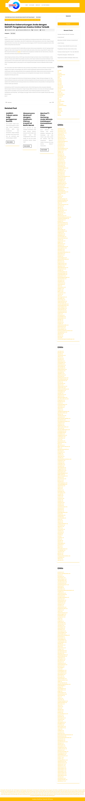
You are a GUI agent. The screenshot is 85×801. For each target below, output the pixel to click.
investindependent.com (62, 274)
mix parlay (58, 794)
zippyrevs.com (61, 384)
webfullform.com (61, 373)
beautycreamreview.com (63, 238)
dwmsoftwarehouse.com (63, 246)
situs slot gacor (49, 790)
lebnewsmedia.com (62, 184)
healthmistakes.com (62, 692)
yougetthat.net (61, 621)
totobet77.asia (61, 757)
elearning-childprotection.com (64, 429)
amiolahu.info (60, 501)
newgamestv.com (61, 657)
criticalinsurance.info (62, 415)
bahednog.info (61, 586)
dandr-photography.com (63, 475)
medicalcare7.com (61, 405)
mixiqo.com (60, 729)
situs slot (38, 791)
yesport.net (60, 618)
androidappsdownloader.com (64, 421)
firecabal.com (60, 256)
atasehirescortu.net (62, 663)
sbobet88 (60, 790)
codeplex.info (60, 196)
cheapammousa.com (62, 215)
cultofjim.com (60, 152)
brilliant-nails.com (61, 474)
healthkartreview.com (62, 264)
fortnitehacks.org (61, 525)
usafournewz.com (61, 135)
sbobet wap (60, 92)
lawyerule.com (61, 481)
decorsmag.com (61, 376)
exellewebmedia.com (62, 600)
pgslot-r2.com (60, 291)
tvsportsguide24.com (62, 671)
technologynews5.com (62, 297)
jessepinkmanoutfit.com (63, 608)
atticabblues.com (61, 235)
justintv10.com (61, 480)
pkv (58, 71)
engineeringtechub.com (62, 664)
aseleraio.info (60, 706)
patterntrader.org (61, 695)
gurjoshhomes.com (62, 177)
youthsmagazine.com (62, 642)
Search (68, 16)
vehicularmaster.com (62, 138)
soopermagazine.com (62, 306)
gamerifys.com (61, 352)
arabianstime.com (61, 233)
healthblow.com (61, 424)
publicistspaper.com (62, 318)
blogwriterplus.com (62, 577)
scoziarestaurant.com (62, 312)
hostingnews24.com (62, 268)
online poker (35, 792)
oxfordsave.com (61, 625)
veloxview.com (61, 776)
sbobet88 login (76, 794)
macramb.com (61, 454)
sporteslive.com (61, 653)
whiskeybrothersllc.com (62, 779)
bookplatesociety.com (62, 183)
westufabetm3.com (62, 778)
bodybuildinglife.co (61, 685)
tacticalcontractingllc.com (63, 751)
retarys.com (60, 611)
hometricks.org (61, 724)
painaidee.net (60, 643)
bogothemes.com (61, 172)
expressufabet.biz (61, 366)
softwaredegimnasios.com (63, 305)
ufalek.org (60, 681)
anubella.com (60, 323)
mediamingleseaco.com (62, 482)
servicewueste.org (61, 383)
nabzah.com (60, 408)
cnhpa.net (60, 696)
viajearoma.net (61, 211)
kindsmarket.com (61, 452)
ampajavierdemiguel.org (63, 141)
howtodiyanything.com (62, 271)
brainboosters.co (61, 142)
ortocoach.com (61, 731)
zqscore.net (60, 705)
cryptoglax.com (61, 169)
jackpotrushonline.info (62, 594)
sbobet (71, 794)
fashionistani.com (61, 253)
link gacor (60, 80)
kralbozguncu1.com (62, 276)
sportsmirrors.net (61, 660)
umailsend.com (61, 609)
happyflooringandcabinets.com (64, 684)
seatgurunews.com (62, 193)
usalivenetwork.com (62, 593)
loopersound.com (61, 165)
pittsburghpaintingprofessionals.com (65, 734)
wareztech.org (61, 605)
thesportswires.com (62, 647)
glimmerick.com (61, 154)
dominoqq (60, 108)
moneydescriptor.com (62, 640)
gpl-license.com (61, 260)
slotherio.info (60, 522)
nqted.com (60, 285)
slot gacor (80, 790)
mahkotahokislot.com (62, 678)
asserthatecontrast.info (62, 506)
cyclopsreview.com (61, 240)
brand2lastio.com (61, 433)
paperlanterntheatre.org (63, 222)
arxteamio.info (61, 710)
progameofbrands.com (62, 380)
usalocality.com (61, 134)
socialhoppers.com (61, 436)
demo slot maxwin (61, 90)
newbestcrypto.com (62, 624)
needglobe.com (61, 730)
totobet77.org (60, 758)
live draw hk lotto (61, 94)
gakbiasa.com (60, 553)
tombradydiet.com (61, 179)
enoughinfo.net (61, 537)
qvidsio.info (60, 519)
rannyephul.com (61, 466)
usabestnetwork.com (62, 607)
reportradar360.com (62, 467)
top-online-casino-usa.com (63, 398)
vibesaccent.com (61, 139)
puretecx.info (60, 497)
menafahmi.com (61, 281)
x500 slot (18, 791)
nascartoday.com (61, 284)
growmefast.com (61, 677)
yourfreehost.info (61, 175)
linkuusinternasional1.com (63, 187)
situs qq (59, 112)
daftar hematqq (8, 792)
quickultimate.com (61, 739)
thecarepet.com (61, 576)
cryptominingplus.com (62, 632)
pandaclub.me (60, 544)
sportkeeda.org (61, 716)
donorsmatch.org (61, 529)
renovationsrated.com (62, 311)
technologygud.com (62, 688)
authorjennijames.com (62, 210)
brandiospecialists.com (62, 404)
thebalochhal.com (61, 137)
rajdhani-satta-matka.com (63, 426)
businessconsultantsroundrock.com (65, 330)
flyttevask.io (60, 546)
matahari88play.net (62, 639)
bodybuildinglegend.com (63, 473)
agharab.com (60, 214)
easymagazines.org (62, 722)
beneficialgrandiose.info (62, 512)
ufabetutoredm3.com (62, 772)
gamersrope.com (61, 598)
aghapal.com (60, 207)
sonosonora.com (61, 186)
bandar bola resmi (61, 74)
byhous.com (60, 547)
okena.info (60, 197)
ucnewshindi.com (61, 595)
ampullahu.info (61, 504)
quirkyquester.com (61, 740)
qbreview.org (60, 382)
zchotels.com (60, 294)
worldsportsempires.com (63, 701)
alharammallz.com (61, 229)
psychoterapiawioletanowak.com (64, 737)
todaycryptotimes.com (62, 301)
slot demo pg (60, 85)
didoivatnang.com (61, 243)
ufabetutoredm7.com (62, 774)
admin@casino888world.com (24, 30)
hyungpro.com (61, 649)
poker (59, 77)
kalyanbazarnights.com (62, 397)
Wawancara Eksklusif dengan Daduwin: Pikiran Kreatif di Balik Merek (29, 119)
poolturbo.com (61, 490)
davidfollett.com (61, 155)
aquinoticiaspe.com (62, 633)
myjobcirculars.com (62, 387)
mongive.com (60, 410)
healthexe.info (60, 495)
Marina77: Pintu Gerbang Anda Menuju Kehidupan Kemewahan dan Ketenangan (46, 120)
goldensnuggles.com (62, 614)
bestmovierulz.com (61, 162)
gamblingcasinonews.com (63, 377)
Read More (10, 142)
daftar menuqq (78, 791)
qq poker (14, 792)
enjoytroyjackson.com (62, 247)
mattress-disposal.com (62, 682)
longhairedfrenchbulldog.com (64, 635)
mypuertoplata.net (61, 368)
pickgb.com (60, 691)
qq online (59, 70)
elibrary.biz (60, 203)
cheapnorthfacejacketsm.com (64, 176)
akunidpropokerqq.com (62, 198)
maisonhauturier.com (62, 278)
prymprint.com (61, 715)
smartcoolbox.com (61, 746)
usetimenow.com (61, 422)
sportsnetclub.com (61, 622)
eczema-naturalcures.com (63, 204)
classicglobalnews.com (62, 332)
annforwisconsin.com (62, 149)
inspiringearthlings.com (62, 273)
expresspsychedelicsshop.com (64, 252)
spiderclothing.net (61, 190)
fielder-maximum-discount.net (64, 446)
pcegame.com (60, 290)
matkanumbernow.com (62, 386)
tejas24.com (60, 488)
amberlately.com (61, 144)
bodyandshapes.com (62, 329)
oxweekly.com (60, 457)
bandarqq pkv (52, 795)
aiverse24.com (61, 322)
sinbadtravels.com (61, 602)
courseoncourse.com (62, 583)
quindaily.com (60, 319)
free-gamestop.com (62, 601)
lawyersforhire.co (61, 636)
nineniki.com (60, 403)
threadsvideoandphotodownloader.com (66, 590)
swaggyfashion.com (62, 468)
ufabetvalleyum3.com (62, 775)
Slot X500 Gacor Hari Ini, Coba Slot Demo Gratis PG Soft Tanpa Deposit (19, 17)
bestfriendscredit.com (62, 201)
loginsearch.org (61, 526)
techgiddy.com (61, 591)
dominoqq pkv (60, 104)
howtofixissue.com (61, 370)
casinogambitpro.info (62, 580)
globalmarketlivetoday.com (63, 259)
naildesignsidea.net (62, 219)
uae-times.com (61, 351)
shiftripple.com (61, 743)
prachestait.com (61, 491)
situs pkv (59, 78)
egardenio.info (61, 709)
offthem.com (60, 356)
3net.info (59, 194)
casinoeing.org (61, 532)
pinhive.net (60, 539)
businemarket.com (61, 638)
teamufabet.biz (61, 372)
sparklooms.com (61, 750)
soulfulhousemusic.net (62, 748)
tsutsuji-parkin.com (62, 212)
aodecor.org (60, 527)
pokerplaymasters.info (62, 581)
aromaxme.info (61, 505)
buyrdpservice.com (61, 617)
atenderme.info (61, 508)
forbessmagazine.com (62, 257)
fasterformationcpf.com (63, 612)
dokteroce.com (61, 477)
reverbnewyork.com (62, 158)
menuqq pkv (2, 790)
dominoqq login (14, 794)
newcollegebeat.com (62, 156)
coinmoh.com (60, 239)
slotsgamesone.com (62, 394)
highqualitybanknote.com (63, 267)
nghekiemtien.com (61, 485)
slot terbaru (55, 790)
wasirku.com (60, 487)
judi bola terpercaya (65, 794)
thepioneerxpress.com (62, 369)
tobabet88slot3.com (62, 754)
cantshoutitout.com (62, 365)
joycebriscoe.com (61, 145)
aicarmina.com (61, 146)
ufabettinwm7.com (61, 765)
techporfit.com (61, 359)
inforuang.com (61, 450)
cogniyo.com (60, 720)
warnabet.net (60, 540)
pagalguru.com (61, 288)
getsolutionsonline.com (62, 412)
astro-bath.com (61, 205)
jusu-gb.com (60, 574)
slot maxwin (74, 790)
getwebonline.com (61, 440)
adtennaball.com (61, 407)
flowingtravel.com (61, 401)
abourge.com (60, 226)
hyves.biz (59, 536)
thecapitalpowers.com (62, 753)
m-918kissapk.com (61, 550)
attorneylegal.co (61, 667)
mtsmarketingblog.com (62, 484)
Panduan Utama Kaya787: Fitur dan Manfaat (68, 51)
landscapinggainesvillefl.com (63, 277)
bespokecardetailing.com (63, 200)
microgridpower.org (62, 727)
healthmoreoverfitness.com (63, 389)
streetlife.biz (60, 534)
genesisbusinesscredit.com (63, 449)
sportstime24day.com (62, 652)
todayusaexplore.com (62, 132)
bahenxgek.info (61, 587)
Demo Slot (38, 5)
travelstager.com (61, 463)
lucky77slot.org (61, 675)
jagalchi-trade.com (61, 163)
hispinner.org (60, 414)
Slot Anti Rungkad (45, 5)
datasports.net (61, 661)
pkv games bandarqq (62, 105)
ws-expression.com (62, 292)
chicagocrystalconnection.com (64, 555)
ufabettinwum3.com (62, 767)
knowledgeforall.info (62, 432)
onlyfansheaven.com (62, 442)
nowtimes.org (60, 530)
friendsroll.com (61, 189)
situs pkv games (61, 101)
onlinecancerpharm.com (63, 680)
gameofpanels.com (62, 419)
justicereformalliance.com (63, 168)
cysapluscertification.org (63, 523)
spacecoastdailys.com (62, 308)
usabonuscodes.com (62, 302)
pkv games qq (74, 792)
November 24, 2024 (11, 30)
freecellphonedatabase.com (63, 597)
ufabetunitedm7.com (62, 769)
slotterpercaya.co (61, 744)
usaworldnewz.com (62, 131)
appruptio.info (60, 560)
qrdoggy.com (60, 687)
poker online (60, 111)
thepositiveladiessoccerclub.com (64, 217)
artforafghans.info (61, 492)
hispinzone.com (61, 396)
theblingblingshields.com (63, 654)
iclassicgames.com (61, 626)
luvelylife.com (60, 453)
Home (26, 5)
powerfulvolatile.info (62, 518)
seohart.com (60, 313)
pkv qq (59, 102)
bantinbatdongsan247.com (63, 584)
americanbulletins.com (62, 231)
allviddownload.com (62, 375)
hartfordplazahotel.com (62, 548)
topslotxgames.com (62, 390)
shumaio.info (60, 520)
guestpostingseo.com (62, 579)
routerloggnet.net (61, 391)
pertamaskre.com (61, 588)
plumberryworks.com (62, 736)
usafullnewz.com (61, 128)
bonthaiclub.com (61, 180)
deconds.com (60, 336)
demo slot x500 (5, 791)
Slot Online (31, 5)
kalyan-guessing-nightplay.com (64, 418)
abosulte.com (60, 320)
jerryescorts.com (61, 666)
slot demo (60, 73)
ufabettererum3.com (62, 761)
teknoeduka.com (61, 298)
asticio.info (60, 708)
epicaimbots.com (61, 249)
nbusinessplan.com (62, 362)
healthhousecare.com (62, 263)
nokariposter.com (61, 417)
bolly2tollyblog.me (61, 543)
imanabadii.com (61, 557)
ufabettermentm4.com (62, 762)
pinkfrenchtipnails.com (62, 656)
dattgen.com (60, 242)
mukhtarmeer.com (61, 283)
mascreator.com (61, 280)
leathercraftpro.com (62, 726)
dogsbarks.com (61, 245)
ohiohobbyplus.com (62, 170)
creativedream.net (61, 438)
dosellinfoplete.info (61, 515)
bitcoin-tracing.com (62, 327)
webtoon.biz (60, 646)
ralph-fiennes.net (61, 445)
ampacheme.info (61, 502)
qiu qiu (19, 51)
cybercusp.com (61, 333)
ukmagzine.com (61, 604)
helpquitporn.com (61, 266)
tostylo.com (60, 619)
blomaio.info (60, 513)
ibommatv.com (61, 358)
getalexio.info (60, 712)
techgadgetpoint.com (62, 670)
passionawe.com (61, 733)
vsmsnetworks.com (62, 355)
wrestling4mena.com (62, 431)
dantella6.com (60, 393)
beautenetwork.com (62, 326)
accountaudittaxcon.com (63, 713)
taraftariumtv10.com (62, 470)
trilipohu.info (60, 558)
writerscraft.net (61, 428)
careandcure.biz (61, 719)
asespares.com (61, 232)
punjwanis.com (61, 572)
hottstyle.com (60, 270)
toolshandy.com (61, 461)
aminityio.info (60, 499)
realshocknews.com (62, 689)
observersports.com (62, 631)
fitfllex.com (60, 447)
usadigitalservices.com (62, 435)
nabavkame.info (61, 551)
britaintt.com (60, 334)
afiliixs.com (60, 228)
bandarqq (60, 76)
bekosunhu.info (61, 511)
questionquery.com (61, 471)
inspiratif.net (60, 353)
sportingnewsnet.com (62, 650)
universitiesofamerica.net (63, 379)
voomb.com (60, 668)
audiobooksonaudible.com (63, 325)
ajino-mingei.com (61, 173)
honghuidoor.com (61, 400)
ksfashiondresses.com (62, 694)
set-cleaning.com (61, 315)
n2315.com (60, 439)
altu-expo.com (60, 208)
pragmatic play (12, 791)
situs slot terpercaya (31, 791)
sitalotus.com (60, 698)
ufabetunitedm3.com (62, 768)
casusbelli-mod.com (62, 182)
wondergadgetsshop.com (63, 191)
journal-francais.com (62, 478)
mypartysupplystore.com (63, 148)
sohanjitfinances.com (62, 747)
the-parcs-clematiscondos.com (64, 573)
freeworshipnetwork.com (63, 224)
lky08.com (60, 443)
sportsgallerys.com (61, 659)
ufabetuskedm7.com (62, 771)
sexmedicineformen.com (63, 741)
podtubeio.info (61, 516)
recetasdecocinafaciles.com (63, 218)
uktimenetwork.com (62, 130)
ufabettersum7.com (62, 764)
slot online (60, 83)
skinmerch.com (61, 159)
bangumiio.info (61, 509)
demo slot (60, 84)
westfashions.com (61, 460)
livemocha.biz (60, 533)
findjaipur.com (60, 151)
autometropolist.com (62, 236)
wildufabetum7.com (62, 781)
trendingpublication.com (63, 760)
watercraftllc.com (61, 225)
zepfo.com (60, 295)
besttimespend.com (62, 717)
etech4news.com (61, 250)
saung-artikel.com (61, 628)
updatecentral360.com (62, 702)
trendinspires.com (61, 464)
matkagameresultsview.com (63, 411)
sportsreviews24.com (62, 673)
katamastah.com (61, 703)
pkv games (32, 795)
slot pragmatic (23, 791)
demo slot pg (60, 87)
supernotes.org (61, 699)
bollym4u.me (60, 541)
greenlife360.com (61, 363)
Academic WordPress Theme (39, 799)
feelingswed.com (61, 254)
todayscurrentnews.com (63, 755)
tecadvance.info (61, 498)
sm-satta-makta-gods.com (63, 304)
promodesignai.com (62, 316)
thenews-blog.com (61, 299)
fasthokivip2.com (61, 629)
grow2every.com (61, 261)
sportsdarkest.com (61, 645)
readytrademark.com (62, 309)
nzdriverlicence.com (62, 287)
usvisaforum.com (61, 161)
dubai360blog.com (61, 674)
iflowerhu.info (60, 554)
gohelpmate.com (61, 425)
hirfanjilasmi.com (61, 723)
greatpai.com (60, 221)
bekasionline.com (61, 361)
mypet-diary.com (61, 456)
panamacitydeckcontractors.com (64, 459)
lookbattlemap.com (62, 615)
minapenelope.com (61, 166)
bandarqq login (68, 792)
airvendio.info (60, 494)
